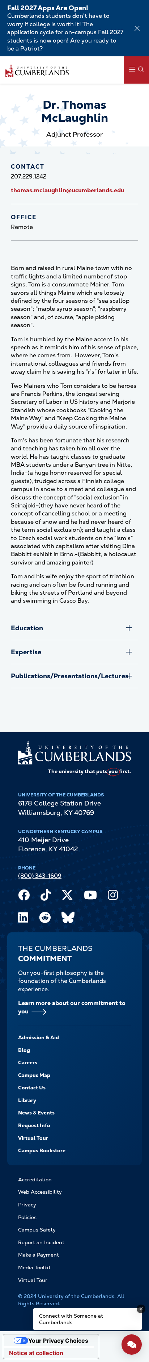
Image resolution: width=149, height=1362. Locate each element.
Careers (27, 1062)
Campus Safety (37, 1229)
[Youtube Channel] (90, 897)
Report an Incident (41, 1242)
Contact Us (32, 1087)
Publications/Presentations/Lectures (69, 676)
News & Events (36, 1112)
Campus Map (34, 1075)
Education (27, 628)
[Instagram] (113, 897)
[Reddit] (45, 919)
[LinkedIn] (23, 919)
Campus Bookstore (41, 1150)
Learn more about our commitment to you (71, 1007)
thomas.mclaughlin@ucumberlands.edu (67, 190)
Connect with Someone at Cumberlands (71, 1319)
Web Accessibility (40, 1192)
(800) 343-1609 (39, 876)
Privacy (27, 1204)
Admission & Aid (38, 1037)
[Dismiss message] (141, 1309)
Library (27, 1100)
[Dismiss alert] (137, 28)
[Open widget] (132, 1344)
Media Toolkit (34, 1267)
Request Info (34, 1125)
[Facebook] (24, 897)
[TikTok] (46, 897)
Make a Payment (38, 1254)
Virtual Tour (33, 1138)
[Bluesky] (67, 919)
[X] (67, 897)
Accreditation (35, 1179)
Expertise (26, 652)
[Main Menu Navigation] (136, 70)
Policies (27, 1217)
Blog (24, 1050)
